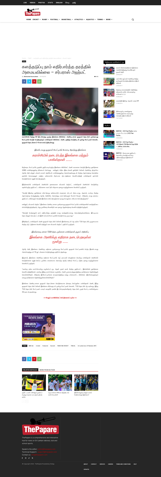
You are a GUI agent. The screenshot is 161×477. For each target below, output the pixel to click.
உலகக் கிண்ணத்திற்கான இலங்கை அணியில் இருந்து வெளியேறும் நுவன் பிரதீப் (127, 70)
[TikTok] (29, 458)
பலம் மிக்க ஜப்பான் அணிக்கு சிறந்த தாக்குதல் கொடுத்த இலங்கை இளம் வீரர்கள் (127, 81)
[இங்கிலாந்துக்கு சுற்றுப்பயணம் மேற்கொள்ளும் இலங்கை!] (86, 382)
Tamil (29, 58)
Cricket (38, 346)
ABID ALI (31, 346)
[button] (132, 19)
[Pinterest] (34, 81)
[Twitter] (29, 81)
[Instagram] (26, 458)
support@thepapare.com (47, 452)
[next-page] (27, 401)
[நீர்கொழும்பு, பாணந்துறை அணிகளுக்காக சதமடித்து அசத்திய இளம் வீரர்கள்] (109, 114)
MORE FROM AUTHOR (47, 370)
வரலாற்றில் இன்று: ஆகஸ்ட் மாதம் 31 (127, 101)
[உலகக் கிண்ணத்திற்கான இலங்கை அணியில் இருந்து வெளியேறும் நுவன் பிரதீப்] (109, 70)
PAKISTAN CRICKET (63, 346)
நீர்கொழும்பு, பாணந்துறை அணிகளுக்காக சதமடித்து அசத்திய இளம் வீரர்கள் (124, 114)
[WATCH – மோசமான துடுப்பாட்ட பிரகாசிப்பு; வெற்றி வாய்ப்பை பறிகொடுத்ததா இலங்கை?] (109, 156)
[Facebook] (24, 81)
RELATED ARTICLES (30, 370)
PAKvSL (73, 346)
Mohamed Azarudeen (31, 76)
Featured (45, 346)
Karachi (52, 346)
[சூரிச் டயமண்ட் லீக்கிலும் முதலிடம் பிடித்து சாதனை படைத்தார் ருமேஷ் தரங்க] (34, 382)
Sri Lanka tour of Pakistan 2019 (87, 346)
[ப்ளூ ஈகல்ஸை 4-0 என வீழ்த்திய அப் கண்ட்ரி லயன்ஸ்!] (60, 382)
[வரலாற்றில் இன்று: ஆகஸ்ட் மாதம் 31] (109, 103)
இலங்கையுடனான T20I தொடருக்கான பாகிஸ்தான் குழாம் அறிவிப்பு (60, 232)
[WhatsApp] (39, 81)
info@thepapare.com (39, 455)
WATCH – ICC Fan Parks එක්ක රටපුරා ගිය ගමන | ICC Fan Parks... (126, 133)
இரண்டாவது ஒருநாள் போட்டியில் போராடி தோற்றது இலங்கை (60, 150)
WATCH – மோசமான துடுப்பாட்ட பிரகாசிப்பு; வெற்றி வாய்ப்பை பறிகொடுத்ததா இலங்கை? (126, 155)
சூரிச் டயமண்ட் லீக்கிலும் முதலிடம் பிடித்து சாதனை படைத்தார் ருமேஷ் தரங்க (32, 395)
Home (24, 58)
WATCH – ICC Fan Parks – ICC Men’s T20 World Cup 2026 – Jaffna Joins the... (127, 144)
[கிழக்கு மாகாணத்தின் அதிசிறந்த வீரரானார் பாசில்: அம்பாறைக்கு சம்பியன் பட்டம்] (109, 92)
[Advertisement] (80, 38)
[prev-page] (23, 401)
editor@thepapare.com (46, 449)
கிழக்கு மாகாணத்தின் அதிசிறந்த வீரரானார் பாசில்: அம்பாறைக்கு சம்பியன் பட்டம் (126, 92)
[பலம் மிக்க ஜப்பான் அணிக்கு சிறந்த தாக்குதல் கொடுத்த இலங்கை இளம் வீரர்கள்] (109, 81)
